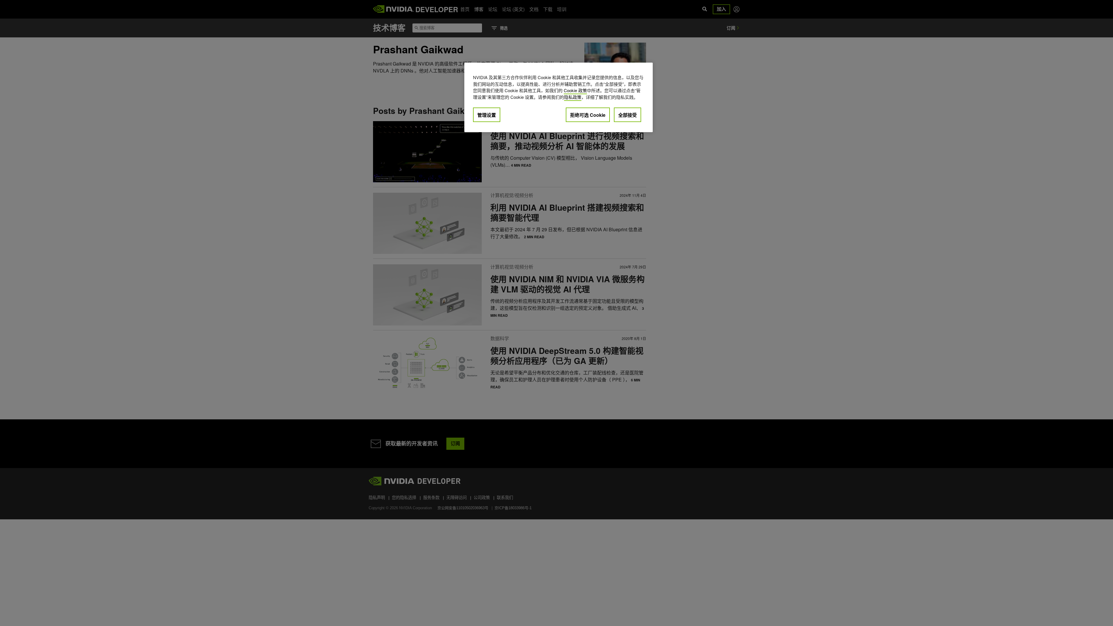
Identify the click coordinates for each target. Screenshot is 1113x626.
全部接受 (627, 115)
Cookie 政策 (575, 90)
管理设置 (486, 115)
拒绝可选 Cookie (587, 115)
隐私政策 (572, 97)
